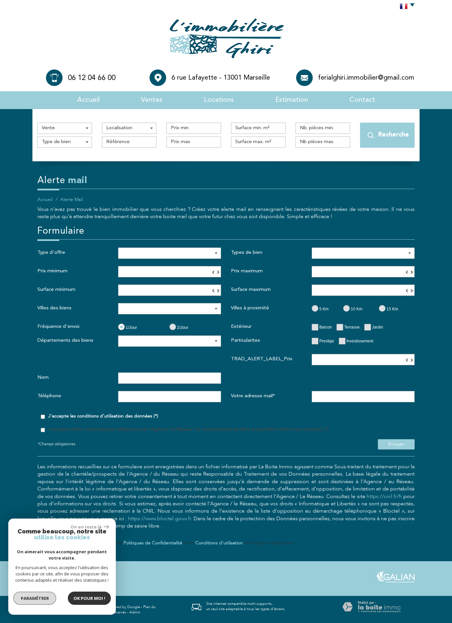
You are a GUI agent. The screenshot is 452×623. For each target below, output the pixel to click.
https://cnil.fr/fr (384, 496)
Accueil (88, 100)
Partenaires (117, 612)
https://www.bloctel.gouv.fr (159, 518)
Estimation (291, 100)
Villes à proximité (250, 308)
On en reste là (86, 527)
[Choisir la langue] (405, 6)
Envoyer (396, 444)
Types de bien (246, 252)
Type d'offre (51, 252)
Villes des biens (54, 308)
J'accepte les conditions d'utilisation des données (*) (103, 416)
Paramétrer (35, 598)
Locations (219, 100)
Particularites (245, 340)
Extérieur (241, 326)
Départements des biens (65, 340)
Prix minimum (52, 271)
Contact (362, 100)
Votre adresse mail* (253, 396)
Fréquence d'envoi (58, 326)
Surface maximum (251, 289)
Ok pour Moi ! (89, 598)
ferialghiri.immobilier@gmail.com (366, 78)
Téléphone (49, 396)
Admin (134, 612)
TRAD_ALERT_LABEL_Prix (262, 359)
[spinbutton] (169, 271)
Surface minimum (56, 289)
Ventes (151, 100)
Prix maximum (247, 271)
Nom (43, 377)
